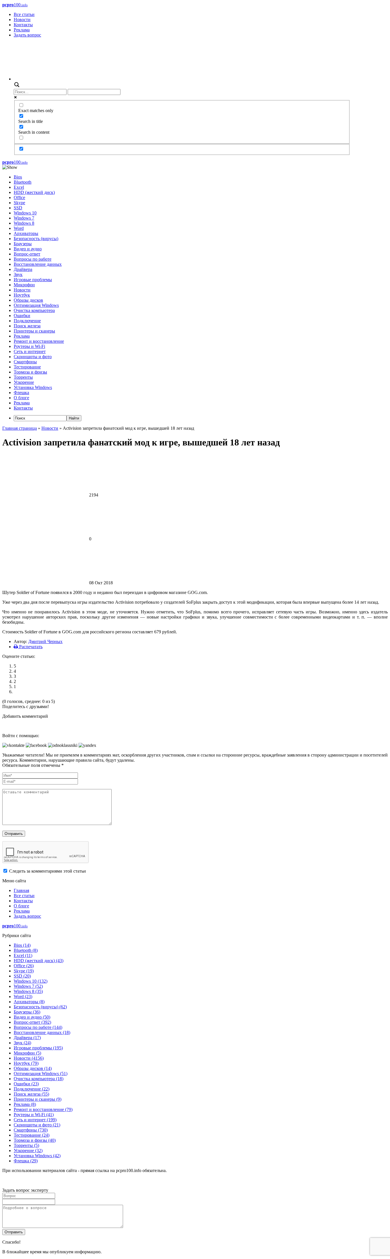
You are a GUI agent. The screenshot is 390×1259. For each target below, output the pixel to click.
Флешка (21, 392)
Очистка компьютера (34, 310)
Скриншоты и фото (33, 356)
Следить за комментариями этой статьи (47, 871)
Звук (18, 274)
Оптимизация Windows (36, 305)
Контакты (23, 24)
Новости (22, 19)
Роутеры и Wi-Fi (29, 346)
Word (19, 228)
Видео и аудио (28, 248)
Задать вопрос (27, 35)
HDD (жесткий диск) (34, 192)
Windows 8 (24, 223)
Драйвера (23, 269)
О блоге (21, 397)
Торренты (23, 377)
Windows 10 (25, 212)
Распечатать (30, 646)
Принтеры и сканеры (34, 331)
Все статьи (24, 14)
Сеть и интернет (30, 351)
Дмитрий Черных (45, 641)
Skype (19, 202)
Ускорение (24, 382)
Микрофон (24, 284)
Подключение (27, 320)
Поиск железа (27, 325)
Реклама (22, 29)
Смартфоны (25, 361)
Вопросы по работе (32, 259)
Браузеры (23, 243)
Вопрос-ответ (27, 254)
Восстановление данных (38, 264)
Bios (18, 177)
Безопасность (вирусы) (36, 238)
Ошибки (22, 315)
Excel (19, 187)
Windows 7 (24, 218)
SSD (18, 207)
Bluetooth (22, 182)
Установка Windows (33, 387)
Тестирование (27, 366)
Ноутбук (22, 295)
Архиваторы (26, 233)
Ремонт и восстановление (39, 341)
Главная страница (19, 428)
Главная (21, 890)
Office (19, 197)
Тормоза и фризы (30, 372)
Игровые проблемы (33, 279)
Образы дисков (28, 300)
